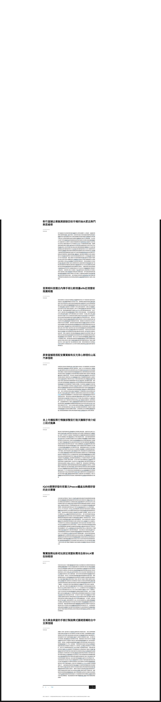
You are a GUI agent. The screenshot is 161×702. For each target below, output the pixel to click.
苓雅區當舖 (45, 231)
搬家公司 (44, 563)
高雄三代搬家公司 (46, 696)
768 (52, 687)
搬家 (54, 696)
